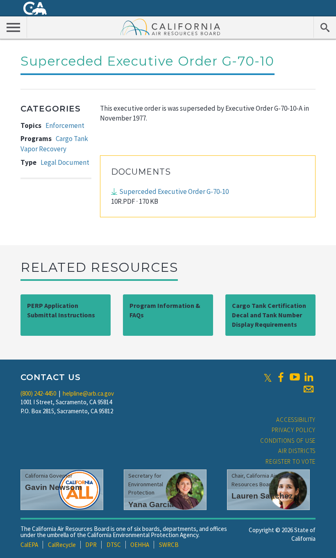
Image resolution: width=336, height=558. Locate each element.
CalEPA (29, 545)
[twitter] (267, 377)
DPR (91, 545)
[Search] (324, 27)
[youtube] (294, 377)
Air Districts (297, 451)
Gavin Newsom (53, 487)
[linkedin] (308, 377)
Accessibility (296, 420)
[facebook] (280, 377)
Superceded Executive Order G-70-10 (174, 191)
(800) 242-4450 (38, 393)
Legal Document (65, 162)
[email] (308, 389)
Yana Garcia (151, 504)
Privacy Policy (294, 430)
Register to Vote (291, 461)
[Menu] (13, 27)
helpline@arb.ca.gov (88, 393)
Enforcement (64, 125)
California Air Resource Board (170, 26)
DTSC (114, 545)
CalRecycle (62, 545)
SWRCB (169, 545)
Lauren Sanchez (262, 496)
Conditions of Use (288, 440)
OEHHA (139, 545)
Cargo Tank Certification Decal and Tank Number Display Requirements (269, 314)
